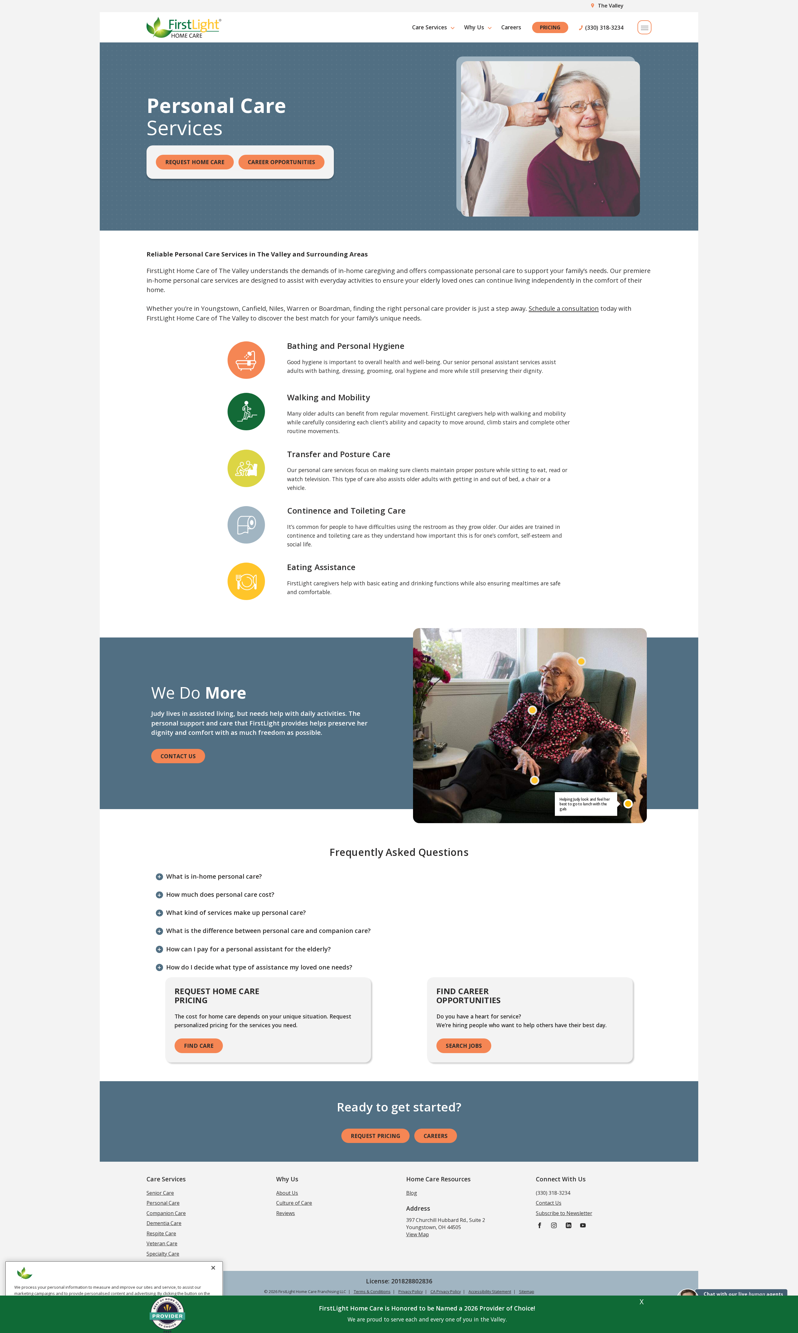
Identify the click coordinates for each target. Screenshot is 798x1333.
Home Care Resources (438, 1179)
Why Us (474, 27)
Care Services (429, 27)
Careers (511, 27)
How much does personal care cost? (220, 894)
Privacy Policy (410, 1291)
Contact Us (178, 756)
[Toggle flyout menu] (644, 27)
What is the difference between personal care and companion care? (268, 930)
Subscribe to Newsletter (564, 1213)
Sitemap (526, 1291)
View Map (417, 1234)
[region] (114, 1294)
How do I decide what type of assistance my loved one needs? (259, 967)
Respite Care (161, 1233)
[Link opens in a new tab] (539, 1225)
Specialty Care (163, 1253)
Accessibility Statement (490, 1291)
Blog (411, 1192)
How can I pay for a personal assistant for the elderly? (248, 949)
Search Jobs (464, 1045)
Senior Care (160, 1192)
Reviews (285, 1213)
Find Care (199, 1045)
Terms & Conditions (372, 1291)
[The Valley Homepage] (184, 27)
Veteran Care (162, 1243)
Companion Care (166, 1213)
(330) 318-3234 (604, 27)
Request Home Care (194, 162)
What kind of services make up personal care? (236, 912)
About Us (287, 1192)
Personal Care (163, 1202)
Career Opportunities (281, 162)
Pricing (550, 27)
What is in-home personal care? (214, 876)
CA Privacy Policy (445, 1291)
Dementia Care (164, 1223)
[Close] (213, 1268)
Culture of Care (294, 1202)
